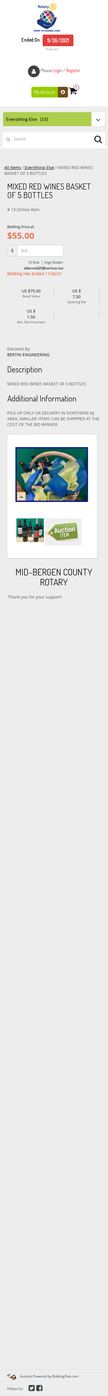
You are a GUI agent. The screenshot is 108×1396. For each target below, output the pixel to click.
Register (73, 70)
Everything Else (39, 167)
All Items (12, 167)
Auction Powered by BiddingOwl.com (49, 1376)
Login (57, 70)
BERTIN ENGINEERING (28, 354)
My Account (45, 92)
